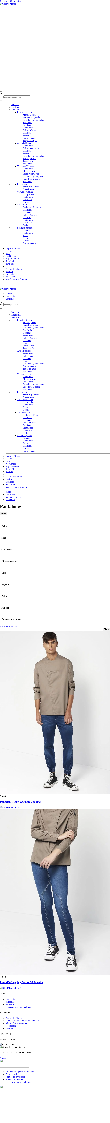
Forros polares (29, 138)
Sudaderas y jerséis (31, 117)
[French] (103, 289)
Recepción (22, 184)
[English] (100, 289)
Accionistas (11, 1026)
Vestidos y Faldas (31, 186)
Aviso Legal (11, 1074)
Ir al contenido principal (10, 1)
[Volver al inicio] (8, 4)
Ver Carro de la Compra (16, 279)
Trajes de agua (29, 161)
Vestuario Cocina (25, 192)
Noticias (9, 271)
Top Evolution (12, 258)
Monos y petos (29, 115)
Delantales (27, 199)
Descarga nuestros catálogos (18, 1007)
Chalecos (27, 133)
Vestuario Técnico (25, 166)
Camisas (27, 125)
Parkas (26, 135)
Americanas (28, 189)
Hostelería (16, 107)
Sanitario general (24, 228)
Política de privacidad (15, 1077)
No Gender (11, 256)
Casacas (26, 230)
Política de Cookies (14, 1079)
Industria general (24, 112)
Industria (15, 104)
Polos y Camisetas (31, 130)
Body (25, 225)
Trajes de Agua (30, 140)
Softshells (27, 122)
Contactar (4, 1058)
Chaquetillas (28, 194)
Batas (25, 235)
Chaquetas (27, 210)
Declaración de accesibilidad (19, 1082)
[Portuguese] (106, 289)
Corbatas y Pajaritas (32, 207)
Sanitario (15, 109)
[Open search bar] (1, 93)
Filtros (3, 514)
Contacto (10, 274)
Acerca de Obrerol (14, 269)
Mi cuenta (10, 276)
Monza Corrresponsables (17, 1023)
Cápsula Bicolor (13, 248)
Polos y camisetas (31, 148)
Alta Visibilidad (24, 143)
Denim (9, 251)
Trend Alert (11, 261)
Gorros (26, 202)
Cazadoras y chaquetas (33, 120)
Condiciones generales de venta (20, 1071)
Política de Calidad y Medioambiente (22, 1020)
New (8, 253)
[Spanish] (108, 289)
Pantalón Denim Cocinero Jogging (20, 801)
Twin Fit (9, 264)
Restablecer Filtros (8, 626)
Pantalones (28, 127)
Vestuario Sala (23, 204)
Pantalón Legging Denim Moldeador (21, 982)
